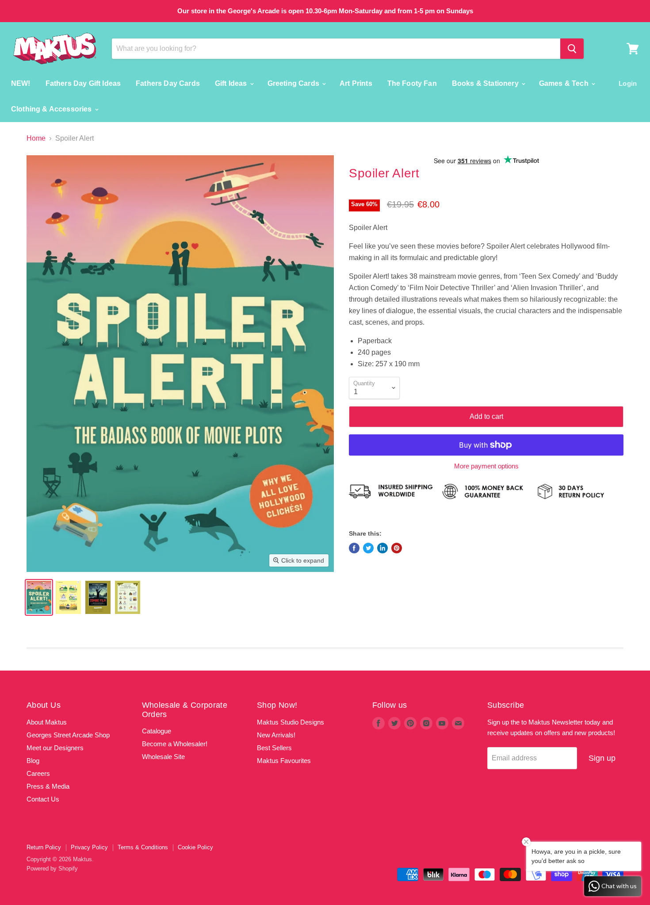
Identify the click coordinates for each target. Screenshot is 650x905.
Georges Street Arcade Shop (68, 735)
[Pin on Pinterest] (396, 548)
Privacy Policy (89, 847)
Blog (33, 760)
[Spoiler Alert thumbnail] (39, 597)
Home (36, 138)
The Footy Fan (412, 83)
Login (628, 83)
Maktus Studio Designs (290, 722)
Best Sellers (274, 748)
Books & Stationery (486, 83)
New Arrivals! (276, 735)
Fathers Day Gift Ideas (83, 83)
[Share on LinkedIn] (382, 548)
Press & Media (48, 786)
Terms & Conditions (143, 847)
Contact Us (43, 799)
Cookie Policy (195, 847)
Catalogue (156, 731)
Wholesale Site (163, 756)
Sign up (602, 758)
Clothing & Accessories (52, 109)
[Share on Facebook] (354, 548)
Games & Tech (564, 83)
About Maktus (47, 722)
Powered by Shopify (52, 868)
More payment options (486, 466)
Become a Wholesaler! (174, 744)
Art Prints (356, 83)
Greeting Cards (294, 83)
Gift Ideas (232, 83)
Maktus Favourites (284, 760)
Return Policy (44, 847)
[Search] (572, 48)
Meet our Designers (55, 748)
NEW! (21, 83)
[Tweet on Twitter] (368, 548)
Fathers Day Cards (168, 83)
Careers (38, 773)
